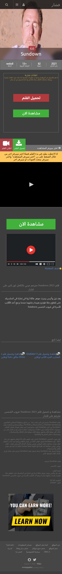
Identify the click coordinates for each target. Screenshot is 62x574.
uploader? (10, 545)
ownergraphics (27, 567)
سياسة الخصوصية (33, 551)
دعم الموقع (53, 548)
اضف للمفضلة (52, 268)
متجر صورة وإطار (38, 548)
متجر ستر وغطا (22, 548)
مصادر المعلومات (25, 545)
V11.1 (39, 564)
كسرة (10, 548)
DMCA (47, 551)
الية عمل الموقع (42, 545)
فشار (55, 5)
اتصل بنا (19, 551)
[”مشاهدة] (42, 356)
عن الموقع (56, 545)
